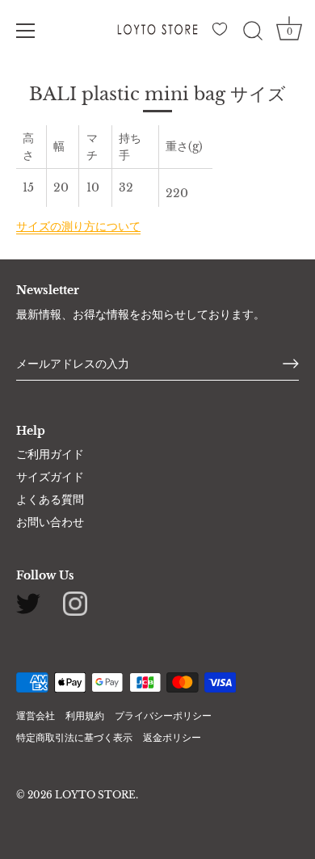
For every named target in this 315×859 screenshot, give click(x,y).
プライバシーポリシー (163, 716)
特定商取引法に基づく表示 (74, 737)
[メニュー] (26, 30)
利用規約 (84, 716)
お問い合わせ (50, 522)
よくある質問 (50, 499)
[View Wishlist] (222, 33)
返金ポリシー (172, 737)
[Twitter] (28, 603)
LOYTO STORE (95, 795)
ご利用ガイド (50, 454)
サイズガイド (50, 477)
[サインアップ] (291, 364)
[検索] (253, 33)
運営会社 (35, 716)
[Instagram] (75, 603)
